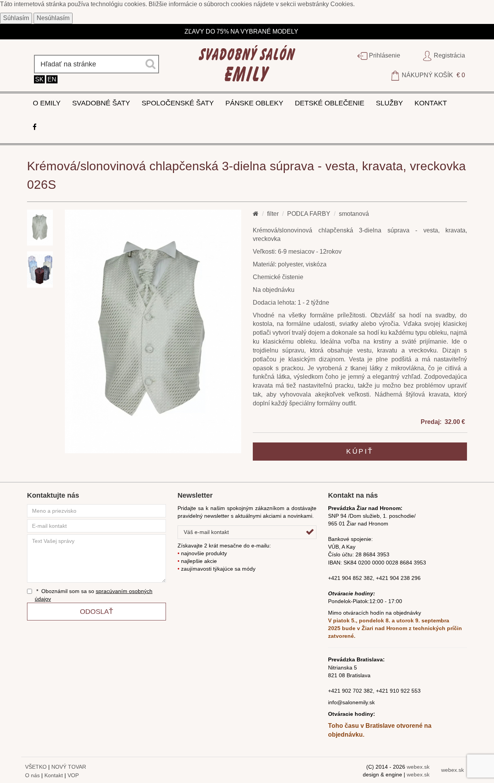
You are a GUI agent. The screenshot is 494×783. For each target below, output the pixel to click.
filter (273, 213)
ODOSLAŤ (96, 611)
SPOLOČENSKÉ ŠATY (178, 103)
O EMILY (47, 103)
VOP (73, 775)
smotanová (354, 213)
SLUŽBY (389, 103)
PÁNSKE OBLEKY (254, 103)
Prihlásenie (383, 55)
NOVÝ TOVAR (68, 767)
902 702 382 (357, 691)
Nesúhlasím (53, 18)
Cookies (341, 4)
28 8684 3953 (372, 554)
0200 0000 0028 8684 (385, 562)
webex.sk (418, 767)
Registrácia (448, 55)
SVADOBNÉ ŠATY (101, 103)
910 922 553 (405, 691)
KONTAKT (430, 103)
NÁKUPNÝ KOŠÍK (432, 75)
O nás (32, 775)
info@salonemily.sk (351, 702)
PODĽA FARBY (308, 213)
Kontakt (53, 775)
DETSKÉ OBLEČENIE (329, 103)
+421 (335, 691)
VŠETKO (36, 767)
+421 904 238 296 (398, 578)
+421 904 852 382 (350, 578)
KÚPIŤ (360, 451)
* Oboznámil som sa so (93, 595)
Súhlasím (16, 18)
